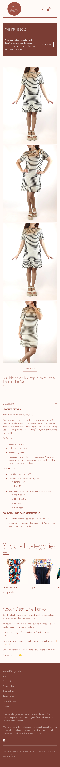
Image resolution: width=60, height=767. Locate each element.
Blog (4, 676)
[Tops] (42, 571)
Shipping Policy (9, 690)
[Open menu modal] (56, 9)
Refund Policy (8, 695)
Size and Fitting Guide (12, 671)
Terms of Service (9, 700)
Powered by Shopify (9, 756)
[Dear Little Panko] (14, 8)
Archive (6, 705)
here (17, 655)
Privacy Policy (8, 685)
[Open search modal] (43, 9)
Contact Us (7, 681)
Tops (32, 587)
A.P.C (5, 385)
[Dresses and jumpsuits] (15, 571)
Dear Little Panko (20, 751)
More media (30, 369)
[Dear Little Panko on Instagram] (4, 741)
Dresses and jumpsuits (10, 589)
